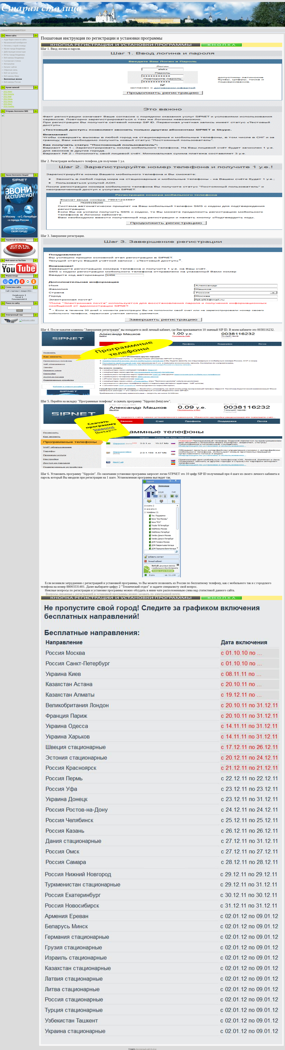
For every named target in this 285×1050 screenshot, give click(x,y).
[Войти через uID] (5, 281)
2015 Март (7, 104)
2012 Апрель (8, 94)
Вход (23, 30)
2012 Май (7, 96)
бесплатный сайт (143, 1049)
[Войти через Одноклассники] (33, 281)
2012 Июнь (8, 99)
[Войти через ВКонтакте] (10, 281)
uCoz (154, 1049)
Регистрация (14, 30)
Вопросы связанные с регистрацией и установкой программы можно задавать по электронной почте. (113, 594)
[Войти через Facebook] (16, 281)
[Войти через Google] (28, 281)
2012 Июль (8, 101)
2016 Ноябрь (8, 106)
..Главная (4, 30)
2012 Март (7, 92)
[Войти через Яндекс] (22, 281)
